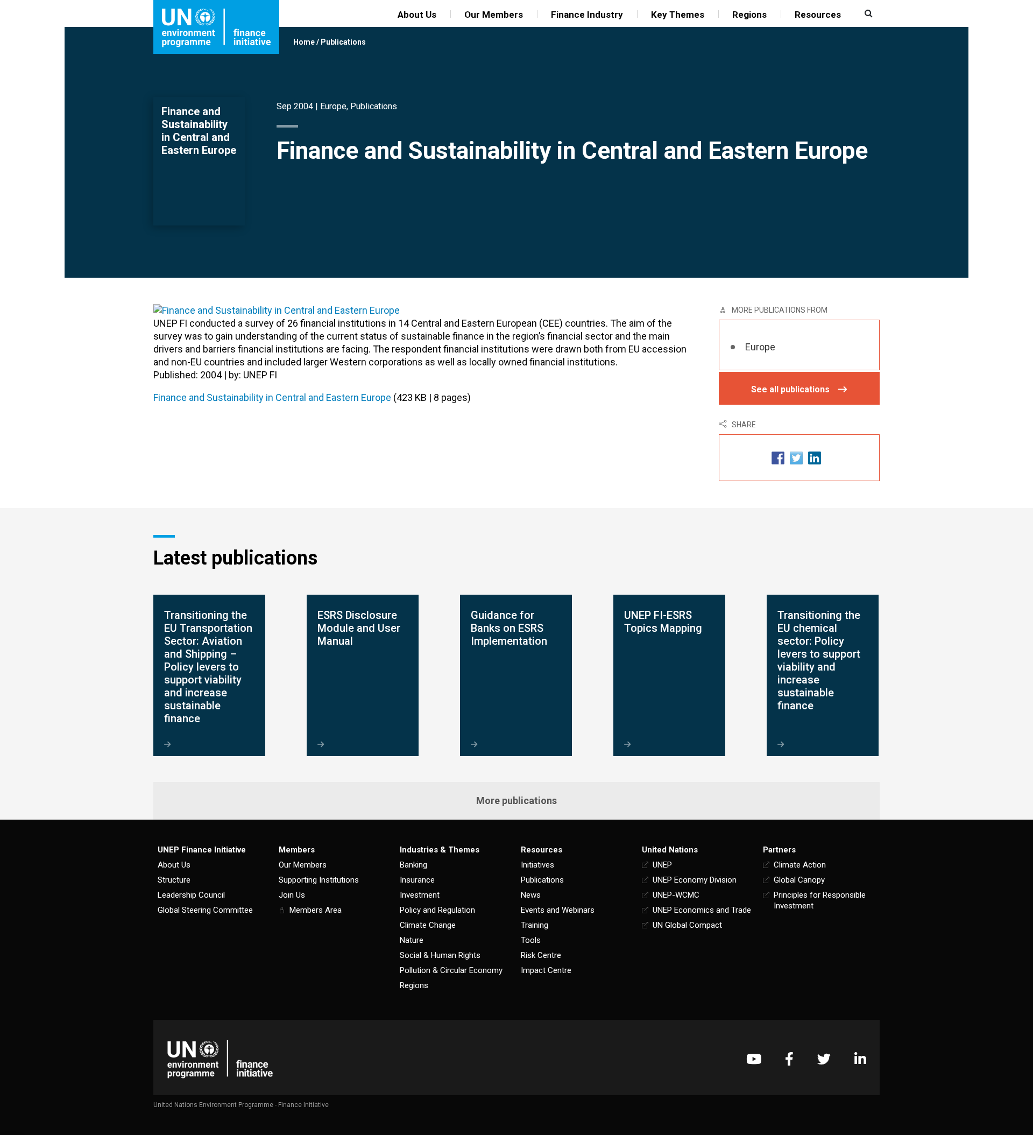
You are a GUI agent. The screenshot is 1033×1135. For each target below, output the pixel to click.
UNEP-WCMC (676, 895)
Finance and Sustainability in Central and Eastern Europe (272, 397)
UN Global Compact (687, 925)
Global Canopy (799, 880)
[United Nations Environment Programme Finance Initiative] (220, 1059)
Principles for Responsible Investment (820, 900)
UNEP (662, 865)
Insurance (417, 880)
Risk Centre (541, 955)
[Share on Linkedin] (814, 457)
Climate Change (428, 925)
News (531, 895)
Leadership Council (191, 895)
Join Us (292, 895)
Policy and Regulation (437, 910)
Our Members (493, 14)
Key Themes (677, 14)
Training (534, 925)
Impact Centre (546, 970)
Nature (411, 940)
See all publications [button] (790, 389)
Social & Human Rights (440, 955)
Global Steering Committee (205, 910)
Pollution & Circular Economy (451, 970)
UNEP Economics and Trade (702, 910)
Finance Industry (587, 14)
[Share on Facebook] (778, 457)
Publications (343, 42)
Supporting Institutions (319, 880)
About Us (417, 14)
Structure (174, 880)
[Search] (867, 13)
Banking (413, 865)
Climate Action (800, 865)
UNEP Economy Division (695, 880)
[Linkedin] (860, 1059)
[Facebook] (789, 1059)
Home (304, 42)
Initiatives (537, 865)
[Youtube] (753, 1059)
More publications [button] (516, 800)
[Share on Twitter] (796, 457)
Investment (420, 895)
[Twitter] (824, 1059)
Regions (749, 14)
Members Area (315, 910)
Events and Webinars (558, 910)
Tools (531, 940)
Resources (818, 14)
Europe (333, 106)
